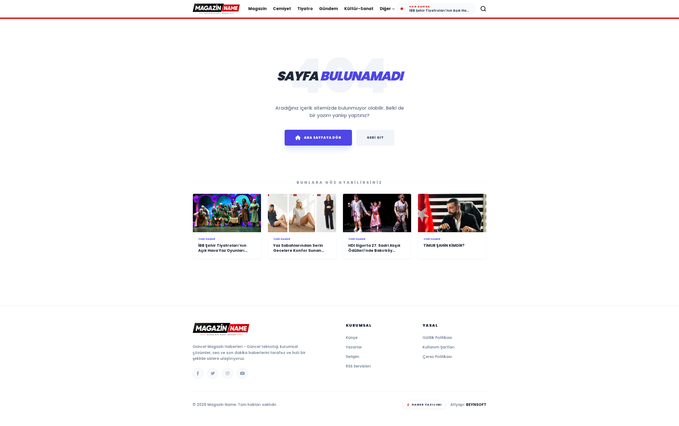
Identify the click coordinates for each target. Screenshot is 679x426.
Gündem (328, 8)
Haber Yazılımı (427, 404)
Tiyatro (305, 8)
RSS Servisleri (358, 366)
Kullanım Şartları (439, 347)
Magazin (257, 8)
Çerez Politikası (437, 356)
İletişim (352, 356)
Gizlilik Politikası (437, 337)
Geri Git (375, 137)
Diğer (385, 8)
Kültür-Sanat (358, 8)
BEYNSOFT (476, 404)
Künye (352, 337)
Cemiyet (282, 8)
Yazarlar (354, 347)
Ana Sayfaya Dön (322, 137)
